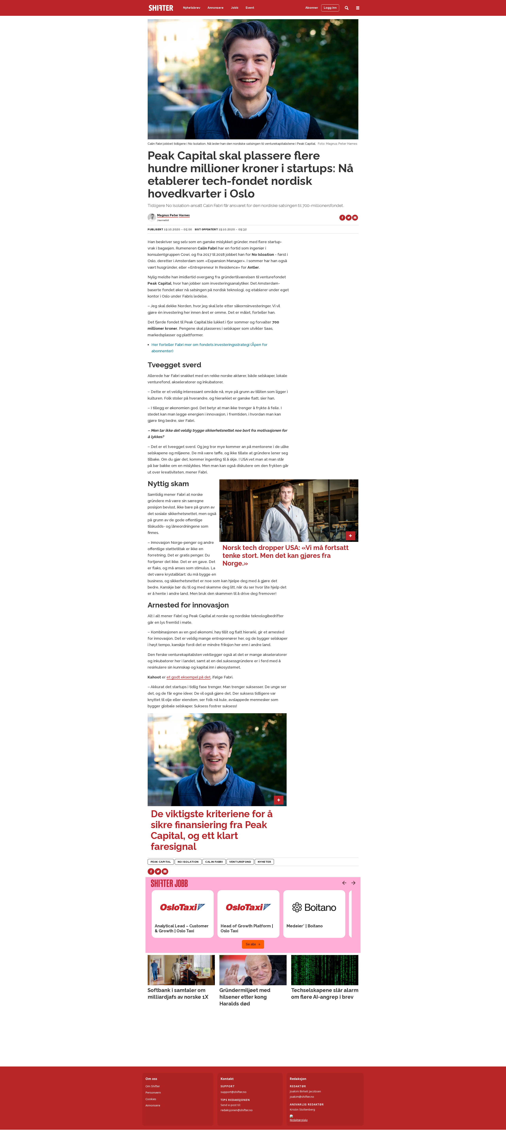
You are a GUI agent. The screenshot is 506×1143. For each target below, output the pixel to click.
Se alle (251, 944)
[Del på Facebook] (342, 218)
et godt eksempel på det (189, 677)
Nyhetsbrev (191, 7)
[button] (343, 883)
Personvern (153, 1092)
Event (250, 7)
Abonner (311, 7)
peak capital (161, 861)
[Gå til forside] (161, 8)
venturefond (240, 861)
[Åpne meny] (358, 8)
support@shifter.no (233, 1092)
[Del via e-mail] (355, 218)
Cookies (150, 1099)
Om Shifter (152, 1086)
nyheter (264, 861)
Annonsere (216, 7)
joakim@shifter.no (302, 1097)
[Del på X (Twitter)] (349, 218)
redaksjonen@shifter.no (237, 1110)
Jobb (234, 7)
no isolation (188, 861)
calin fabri (214, 861)
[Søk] (346, 8)
